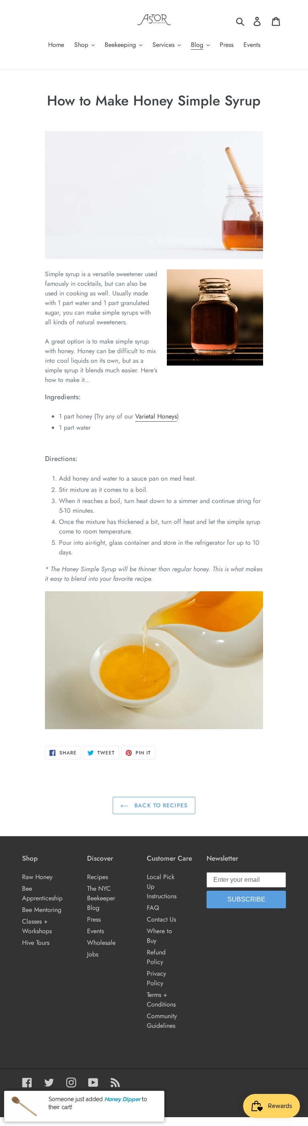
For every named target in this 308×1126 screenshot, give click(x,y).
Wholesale (101, 942)
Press (94, 919)
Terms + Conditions (161, 999)
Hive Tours (35, 942)
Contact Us (161, 919)
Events (95, 931)
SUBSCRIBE (246, 899)
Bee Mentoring (41, 909)
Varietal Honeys (156, 416)
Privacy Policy (156, 978)
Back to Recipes (160, 805)
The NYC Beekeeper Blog (101, 898)
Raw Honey (37, 876)
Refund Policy (156, 957)
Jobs (92, 954)
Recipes (97, 876)
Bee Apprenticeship (42, 893)
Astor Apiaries (58, 1098)
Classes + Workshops (37, 926)
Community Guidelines (162, 1020)
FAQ (153, 907)
